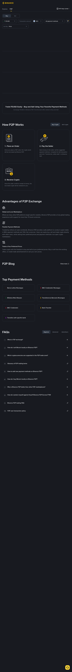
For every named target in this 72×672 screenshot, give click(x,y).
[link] (18, 287)
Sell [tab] (15, 16)
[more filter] (68, 21)
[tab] (5, 9)
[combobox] (9, 21)
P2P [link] (11, 9)
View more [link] (64, 264)
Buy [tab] (7, 16)
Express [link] (5, 9)
